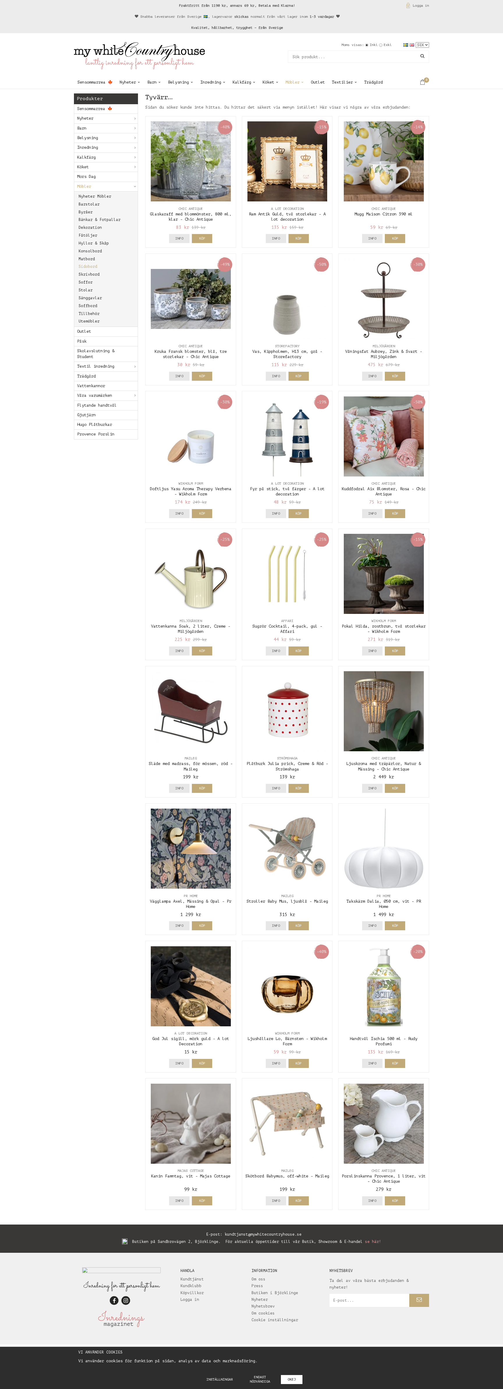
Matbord (87, 259)
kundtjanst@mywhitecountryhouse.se (263, 1234)
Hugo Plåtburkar (94, 424)
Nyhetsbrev (263, 1306)
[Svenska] (406, 44)
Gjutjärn (86, 415)
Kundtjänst (192, 1279)
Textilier (342, 82)
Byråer (86, 212)
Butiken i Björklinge (275, 1293)
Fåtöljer (88, 235)
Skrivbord (89, 274)
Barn (152, 82)
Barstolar (89, 204)
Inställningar (219, 1379)
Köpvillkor (192, 1293)
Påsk (81, 341)
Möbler (293, 82)
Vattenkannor (91, 386)
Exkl (388, 45)
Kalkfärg (242, 82)
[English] (413, 44)
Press (257, 1286)
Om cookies (263, 1313)
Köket (268, 82)
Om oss (258, 1279)
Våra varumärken (94, 395)
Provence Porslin (95, 434)
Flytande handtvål (97, 405)
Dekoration (90, 227)
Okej (292, 1379)
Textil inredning (95, 366)
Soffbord (88, 306)
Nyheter (128, 82)
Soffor (86, 282)
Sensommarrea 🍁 (95, 82)
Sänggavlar (90, 298)
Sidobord (88, 266)
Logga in (421, 5)
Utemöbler (89, 321)
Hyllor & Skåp (94, 243)
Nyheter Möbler (95, 196)
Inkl (374, 45)
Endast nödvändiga (260, 1379)
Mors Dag (86, 176)
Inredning (210, 82)
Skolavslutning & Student (95, 354)
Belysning (178, 82)
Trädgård (373, 82)
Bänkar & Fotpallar (100, 219)
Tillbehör (89, 313)
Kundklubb (190, 1286)
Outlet (318, 82)
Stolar (86, 290)
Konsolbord (90, 251)
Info (179, 238)
